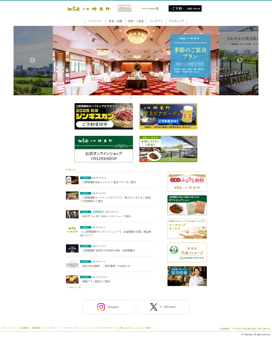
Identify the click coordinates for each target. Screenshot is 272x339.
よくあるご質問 (142, 328)
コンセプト (156, 21)
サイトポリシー (51, 328)
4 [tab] (140, 97)
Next (239, 60)
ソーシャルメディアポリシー (101, 328)
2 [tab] (131, 97)
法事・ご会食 (136, 21)
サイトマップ (9, 328)
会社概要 (24, 328)
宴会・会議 (115, 21)
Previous (32, 60)
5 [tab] (145, 97)
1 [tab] (126, 97)
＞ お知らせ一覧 (73, 287)
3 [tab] (136, 97)
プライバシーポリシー (73, 328)
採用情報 (36, 328)
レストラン (95, 21)
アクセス (125, 8)
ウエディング (176, 21)
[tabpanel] (136, 60)
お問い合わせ (125, 328)
